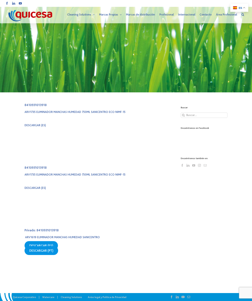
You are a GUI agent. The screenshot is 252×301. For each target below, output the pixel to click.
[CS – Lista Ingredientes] (126, 46)
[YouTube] (193, 165)
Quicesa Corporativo (24, 297)
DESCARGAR (32, 125)
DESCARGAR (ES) (41, 245)
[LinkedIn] (188, 165)
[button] (242, 14)
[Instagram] (199, 165)
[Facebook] (182, 165)
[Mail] (205, 165)
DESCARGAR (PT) (41, 250)
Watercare (48, 297)
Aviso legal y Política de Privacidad (107, 297)
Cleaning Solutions (71, 297)
